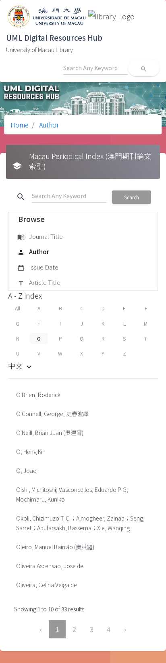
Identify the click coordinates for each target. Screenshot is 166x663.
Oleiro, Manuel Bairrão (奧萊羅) (55, 547)
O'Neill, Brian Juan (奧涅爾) (49, 433)
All (17, 308)
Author (48, 125)
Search (131, 197)
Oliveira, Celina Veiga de (46, 585)
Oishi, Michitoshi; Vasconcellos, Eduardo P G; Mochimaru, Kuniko (72, 494)
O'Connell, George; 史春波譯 (52, 414)
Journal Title (40, 236)
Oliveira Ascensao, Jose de (49, 566)
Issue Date (37, 267)
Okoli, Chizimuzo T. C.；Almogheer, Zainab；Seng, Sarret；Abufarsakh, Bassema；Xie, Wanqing (80, 523)
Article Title (38, 282)
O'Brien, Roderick (38, 395)
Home (19, 125)
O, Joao (26, 470)
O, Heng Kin (31, 452)
